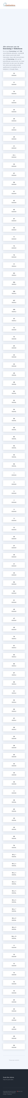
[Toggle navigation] (24, 4)
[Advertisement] (14, 24)
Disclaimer (9, 1094)
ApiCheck (13, 1092)
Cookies (4, 1094)
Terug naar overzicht (14, 1060)
